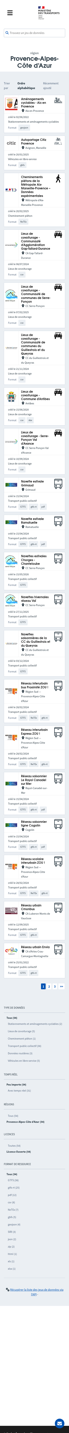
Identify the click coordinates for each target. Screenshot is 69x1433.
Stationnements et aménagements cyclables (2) (35, 1024)
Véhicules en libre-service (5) (24, 1060)
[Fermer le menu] (19, 13)
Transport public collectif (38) (24, 1046)
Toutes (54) (14, 1145)
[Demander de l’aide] (59, 1423)
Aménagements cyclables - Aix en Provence (33, 103)
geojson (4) (14, 1224)
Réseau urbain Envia (35, 947)
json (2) (12, 1239)
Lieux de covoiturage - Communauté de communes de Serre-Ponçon (35, 294)
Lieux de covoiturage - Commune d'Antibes (35, 395)
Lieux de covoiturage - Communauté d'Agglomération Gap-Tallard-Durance (35, 241)
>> (61, 986)
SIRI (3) (12, 1232)
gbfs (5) (12, 1217)
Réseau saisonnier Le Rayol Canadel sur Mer (34, 780)
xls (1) (11, 1261)
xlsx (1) (12, 1268)
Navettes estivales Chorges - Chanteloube (34, 560)
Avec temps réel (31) (19, 1090)
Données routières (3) (20, 1053)
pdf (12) (12, 1195)
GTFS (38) (13, 1180)
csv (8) (11, 1202)
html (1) (12, 1254)
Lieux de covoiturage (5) (21, 1031)
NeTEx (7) (13, 1209)
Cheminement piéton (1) (22, 1038)
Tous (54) (13, 1116)
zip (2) (11, 1246)
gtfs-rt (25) (14, 1187)
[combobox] (34, 33)
